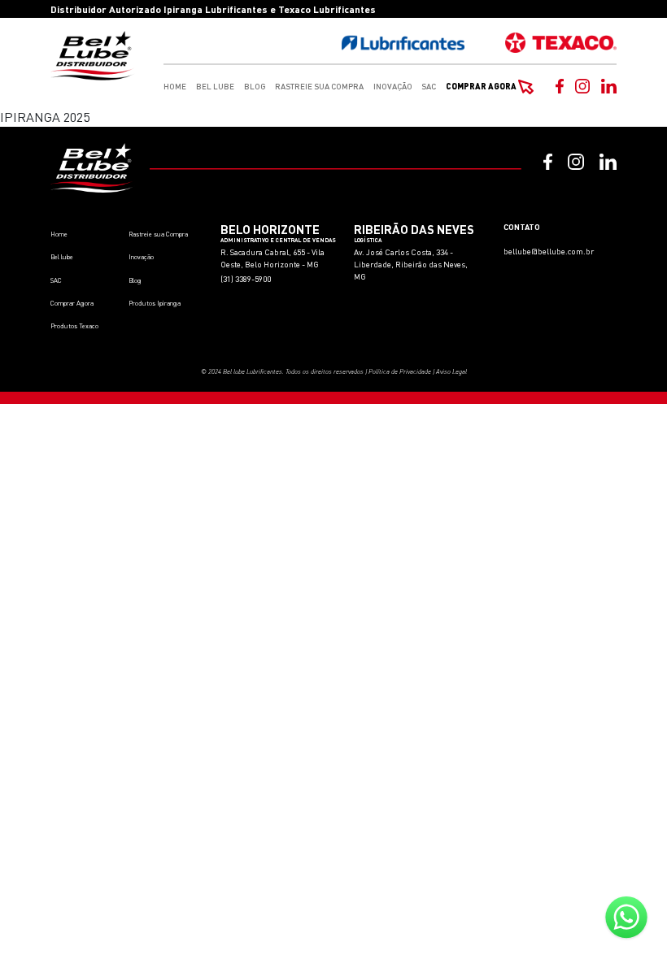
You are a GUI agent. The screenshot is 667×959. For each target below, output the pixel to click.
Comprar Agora (482, 86)
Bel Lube (215, 86)
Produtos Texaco (74, 326)
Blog (255, 86)
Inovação (392, 86)
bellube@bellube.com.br (549, 251)
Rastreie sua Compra (158, 234)
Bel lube (61, 257)
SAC (428, 86)
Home (174, 86)
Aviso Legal (451, 371)
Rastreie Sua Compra (319, 86)
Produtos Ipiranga (155, 303)
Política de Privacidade (399, 371)
